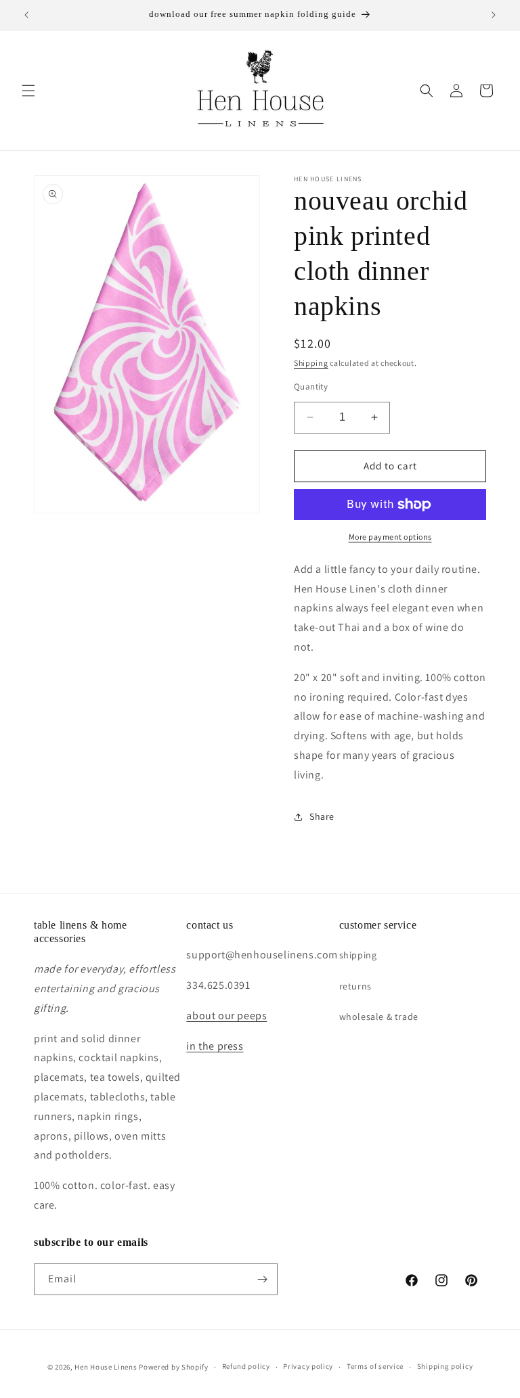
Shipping (311, 363)
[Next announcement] (493, 15)
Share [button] (321, 816)
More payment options (390, 537)
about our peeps (226, 1015)
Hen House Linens (105, 1367)
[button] (28, 91)
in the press (214, 1046)
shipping (358, 955)
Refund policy (246, 1366)
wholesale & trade (378, 1016)
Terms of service (375, 1366)
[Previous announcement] (26, 15)
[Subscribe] (262, 1279)
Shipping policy (445, 1366)
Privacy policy (308, 1366)
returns (355, 986)
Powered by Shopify (174, 1367)
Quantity (311, 386)
